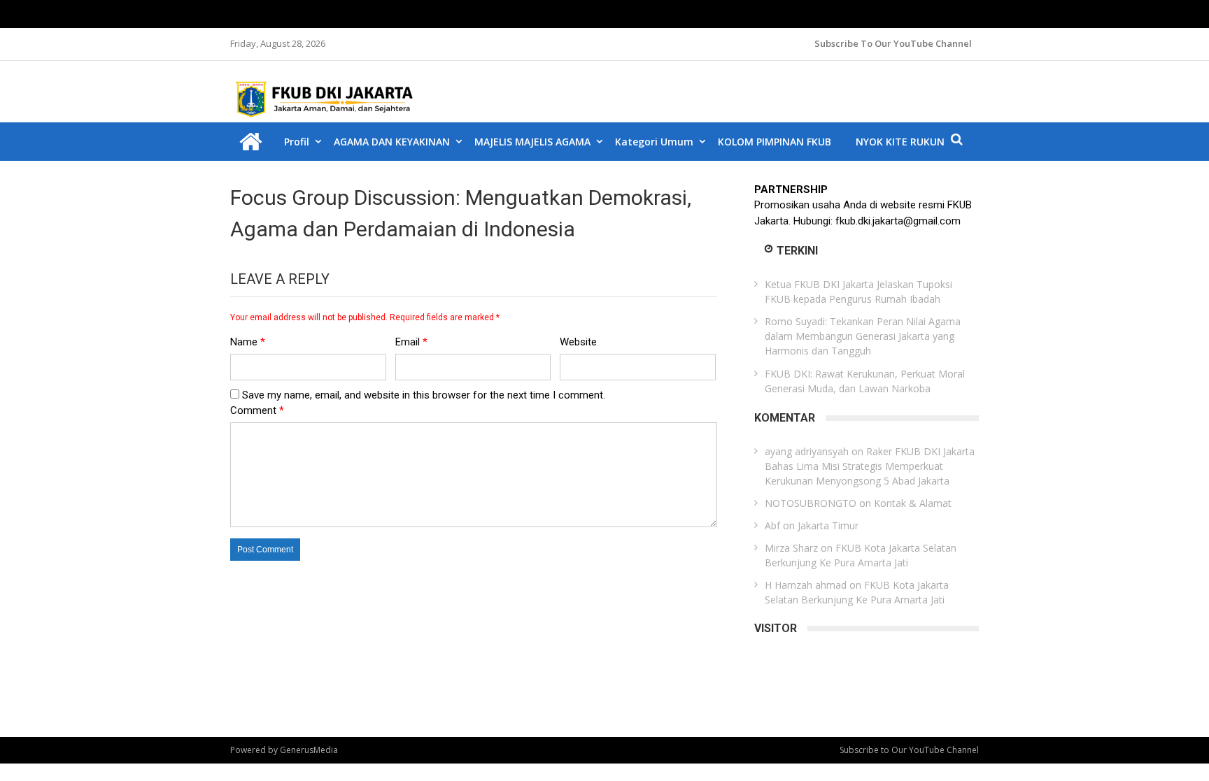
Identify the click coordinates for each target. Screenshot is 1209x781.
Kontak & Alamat (913, 503)
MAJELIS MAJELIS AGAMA (532, 141)
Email (411, 342)
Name (247, 342)
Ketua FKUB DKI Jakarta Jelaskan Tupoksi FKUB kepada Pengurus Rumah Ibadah (858, 292)
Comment (257, 410)
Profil (296, 141)
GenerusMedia (309, 750)
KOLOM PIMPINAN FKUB (774, 141)
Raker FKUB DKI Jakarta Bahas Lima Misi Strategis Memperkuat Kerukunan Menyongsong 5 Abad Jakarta (870, 466)
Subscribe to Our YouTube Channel (893, 43)
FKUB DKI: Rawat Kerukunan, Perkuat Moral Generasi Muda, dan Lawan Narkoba (865, 381)
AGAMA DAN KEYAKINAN (392, 141)
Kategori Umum (654, 141)
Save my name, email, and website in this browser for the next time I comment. (423, 395)
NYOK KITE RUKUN (900, 141)
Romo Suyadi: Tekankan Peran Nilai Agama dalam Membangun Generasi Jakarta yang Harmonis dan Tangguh (863, 336)
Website (578, 342)
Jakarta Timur (828, 525)
